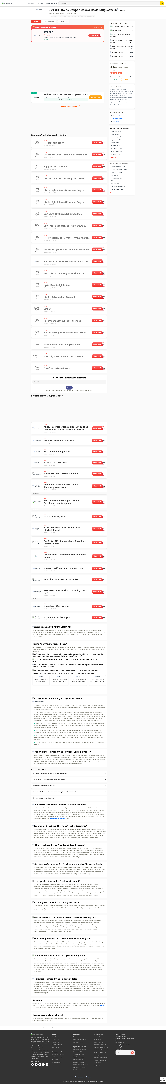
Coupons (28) (49, 21)
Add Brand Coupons (58, 1054)
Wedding (97, 1065)
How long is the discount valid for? (44, 785)
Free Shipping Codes (79, 1049)
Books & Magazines (100, 1045)
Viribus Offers (115, 184)
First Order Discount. (79, 1070)
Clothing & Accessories (101, 1047)
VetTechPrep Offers (117, 189)
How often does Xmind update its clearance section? (50, 773)
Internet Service (42, 1028)
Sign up (69, 387)
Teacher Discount (78, 1057)
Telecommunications (100, 1060)
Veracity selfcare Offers (118, 186)
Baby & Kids (97, 1039)
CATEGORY (31, 3)
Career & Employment (101, 1057)
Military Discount (78, 1059)
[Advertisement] (64, 55)
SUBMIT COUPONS (51, 3)
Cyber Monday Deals (79, 1039)
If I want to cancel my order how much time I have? (49, 779)
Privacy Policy (56, 1042)
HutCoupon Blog (57, 1045)
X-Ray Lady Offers (116, 172)
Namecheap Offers (117, 137)
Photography (98, 1055)
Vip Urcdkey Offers (116, 178)
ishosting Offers (115, 154)
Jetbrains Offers (116, 145)
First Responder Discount (80, 1065)
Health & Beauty (99, 1042)
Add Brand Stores (57, 1057)
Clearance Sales (78, 1052)
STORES (40, 3)
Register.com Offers (117, 140)
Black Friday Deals (78, 1037)
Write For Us (55, 1047)
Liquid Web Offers (116, 131)
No (127, 79)
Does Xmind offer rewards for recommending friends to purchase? (54, 792)
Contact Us (55, 1039)
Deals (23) (63, 21)
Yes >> (131, 52)
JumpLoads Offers (116, 151)
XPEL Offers (114, 175)
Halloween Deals (78, 1042)
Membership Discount (80, 1067)
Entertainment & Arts (100, 1052)
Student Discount (78, 1054)
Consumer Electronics (101, 1050)
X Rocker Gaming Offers (118, 167)
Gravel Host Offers (116, 148)
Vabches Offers (115, 181)
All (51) (36, 21)
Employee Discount (79, 1062)
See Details (36, 493)
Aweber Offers (115, 143)
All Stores (55, 1059)
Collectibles (97, 1063)
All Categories (56, 1062)
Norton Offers (115, 134)
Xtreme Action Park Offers (119, 169)
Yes (116, 79)
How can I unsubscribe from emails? (44, 798)
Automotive (98, 1037)
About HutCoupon (57, 1037)
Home (34, 1028)
